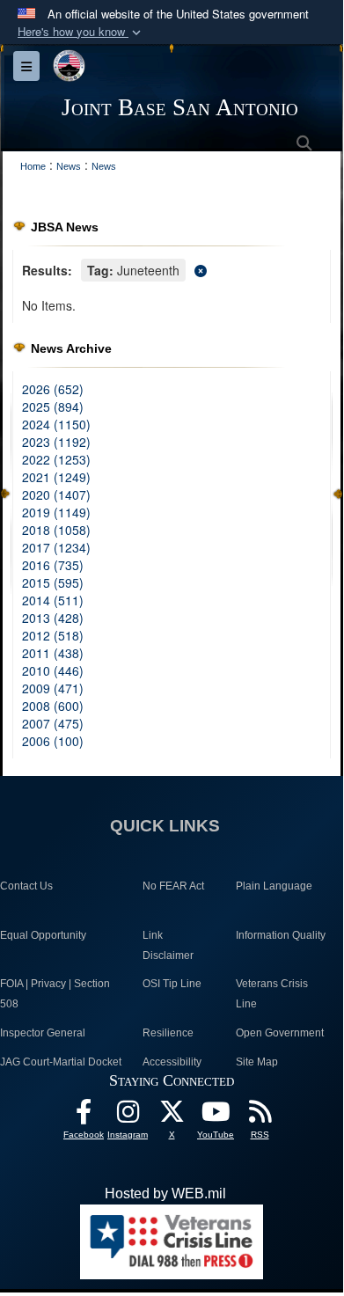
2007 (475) (53, 723)
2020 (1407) (56, 494)
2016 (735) (53, 565)
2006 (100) (53, 741)
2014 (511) (53, 600)
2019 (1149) (56, 512)
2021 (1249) (56, 477)
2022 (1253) (56, 459)
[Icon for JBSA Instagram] (128, 1116)
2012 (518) (53, 635)
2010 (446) (53, 670)
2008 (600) (53, 705)
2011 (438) (53, 653)
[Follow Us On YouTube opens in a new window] (216, 1116)
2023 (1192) (56, 441)
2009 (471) (53, 688)
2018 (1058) (56, 529)
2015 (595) (53, 582)
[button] (81, 32)
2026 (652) (53, 389)
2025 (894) (53, 406)
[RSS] (260, 1116)
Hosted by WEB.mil (165, 1193)
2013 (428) (53, 617)
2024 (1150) (56, 424)
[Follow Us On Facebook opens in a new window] (84, 1116)
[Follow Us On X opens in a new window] (172, 1116)
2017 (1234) (56, 547)
